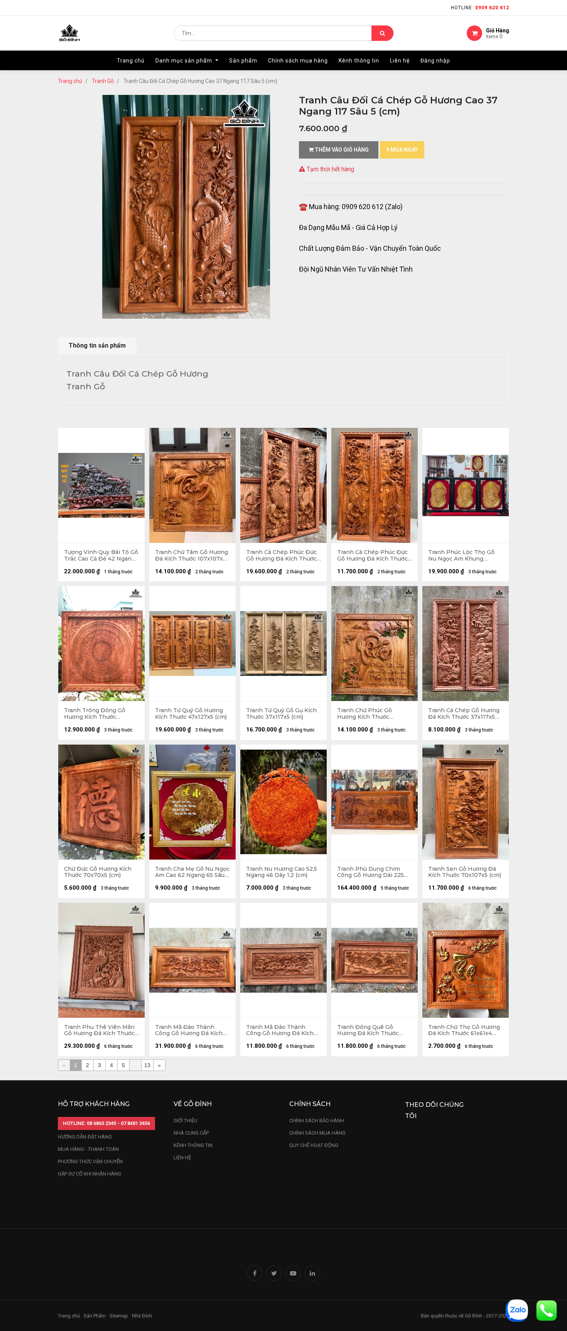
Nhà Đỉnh (142, 1316)
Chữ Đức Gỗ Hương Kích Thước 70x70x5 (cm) (98, 872)
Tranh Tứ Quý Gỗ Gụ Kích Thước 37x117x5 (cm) (281, 713)
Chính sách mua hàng (317, 1133)
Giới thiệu (186, 1120)
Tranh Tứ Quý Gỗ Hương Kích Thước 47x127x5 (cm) (191, 713)
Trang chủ (70, 81)
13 (147, 1065)
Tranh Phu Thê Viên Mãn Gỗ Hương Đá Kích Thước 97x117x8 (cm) (99, 1030)
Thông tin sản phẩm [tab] (97, 345)
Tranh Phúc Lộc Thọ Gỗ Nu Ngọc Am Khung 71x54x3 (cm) (461, 555)
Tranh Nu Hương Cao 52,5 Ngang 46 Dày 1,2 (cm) (281, 872)
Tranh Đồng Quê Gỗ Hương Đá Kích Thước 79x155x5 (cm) (367, 1030)
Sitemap (119, 1316)
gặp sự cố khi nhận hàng (89, 1174)
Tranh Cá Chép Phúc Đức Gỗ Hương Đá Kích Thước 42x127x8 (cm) (281, 555)
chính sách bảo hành (316, 1120)
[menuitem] (130, 60)
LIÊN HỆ (182, 1157)
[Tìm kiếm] (382, 33)
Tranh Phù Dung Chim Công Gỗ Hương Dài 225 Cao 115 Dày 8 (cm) (370, 872)
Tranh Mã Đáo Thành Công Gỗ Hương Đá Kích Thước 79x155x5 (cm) (280, 1030)
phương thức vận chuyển (90, 1161)
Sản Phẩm (95, 1316)
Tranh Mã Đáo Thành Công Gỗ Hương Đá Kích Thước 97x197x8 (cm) (189, 1030)
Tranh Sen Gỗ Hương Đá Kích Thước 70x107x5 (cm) (464, 872)
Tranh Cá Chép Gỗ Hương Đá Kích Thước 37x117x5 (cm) (464, 713)
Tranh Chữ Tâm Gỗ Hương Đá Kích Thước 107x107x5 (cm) (191, 555)
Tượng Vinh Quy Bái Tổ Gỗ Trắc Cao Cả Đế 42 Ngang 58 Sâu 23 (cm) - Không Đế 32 (101, 555)
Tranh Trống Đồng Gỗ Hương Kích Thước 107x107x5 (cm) (94, 713)
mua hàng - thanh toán (88, 1149)
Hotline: (480, 7)
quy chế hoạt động (313, 1145)
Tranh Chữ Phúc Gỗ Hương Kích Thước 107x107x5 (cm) (364, 713)
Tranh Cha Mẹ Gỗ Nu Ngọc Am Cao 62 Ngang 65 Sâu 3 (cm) (192, 872)
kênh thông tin (193, 1145)
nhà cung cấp (191, 1133)
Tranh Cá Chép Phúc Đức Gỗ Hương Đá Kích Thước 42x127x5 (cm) (372, 555)
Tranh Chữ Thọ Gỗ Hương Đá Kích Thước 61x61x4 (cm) (464, 1030)
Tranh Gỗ (103, 81)
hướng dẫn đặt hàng (85, 1137)
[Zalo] (516, 1310)
